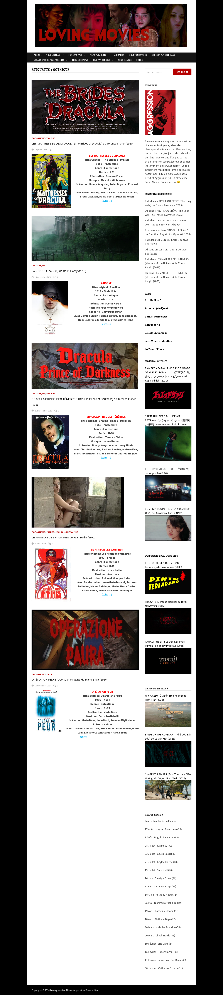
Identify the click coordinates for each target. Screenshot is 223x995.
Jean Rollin (62, 532)
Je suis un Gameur (156, 333)
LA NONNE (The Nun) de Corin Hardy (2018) (59, 271)
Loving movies (57, 990)
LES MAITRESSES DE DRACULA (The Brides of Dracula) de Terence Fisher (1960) (82, 143)
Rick (147, 201)
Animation (119, 55)
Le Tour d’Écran (154, 349)
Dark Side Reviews (156, 316)
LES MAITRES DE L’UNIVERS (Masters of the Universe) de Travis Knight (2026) (167, 263)
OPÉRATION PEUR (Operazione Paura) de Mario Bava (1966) (70, 679)
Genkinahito (152, 324)
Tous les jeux (125, 60)
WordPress (85, 990)
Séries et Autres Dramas (163, 55)
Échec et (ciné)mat (156, 308)
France (50, 532)
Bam (96, 990)
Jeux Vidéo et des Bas (158, 341)
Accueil (37, 55)
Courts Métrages (138, 55)
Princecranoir (152, 230)
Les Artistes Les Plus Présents (49, 60)
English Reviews (80, 60)
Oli (146, 210)
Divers (139, 60)
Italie (49, 674)
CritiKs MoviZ (153, 300)
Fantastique (38, 138)
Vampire (50, 138)
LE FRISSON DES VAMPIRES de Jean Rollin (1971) (64, 537)
